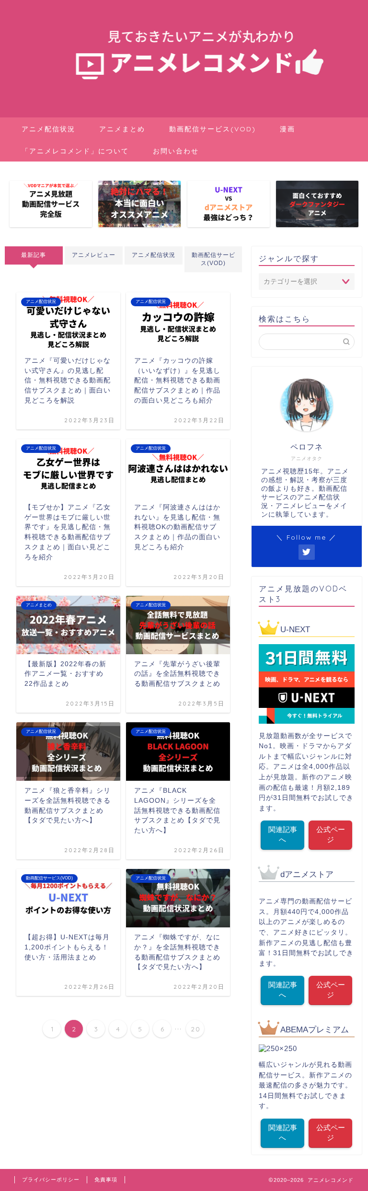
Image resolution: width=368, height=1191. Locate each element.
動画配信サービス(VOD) (212, 129)
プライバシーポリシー (51, 1179)
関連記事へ (282, 834)
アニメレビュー (93, 255)
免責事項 (105, 1179)
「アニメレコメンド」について (75, 151)
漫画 (287, 129)
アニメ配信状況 (48, 129)
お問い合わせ (176, 151)
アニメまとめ (122, 129)
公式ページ (330, 834)
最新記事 (33, 255)
